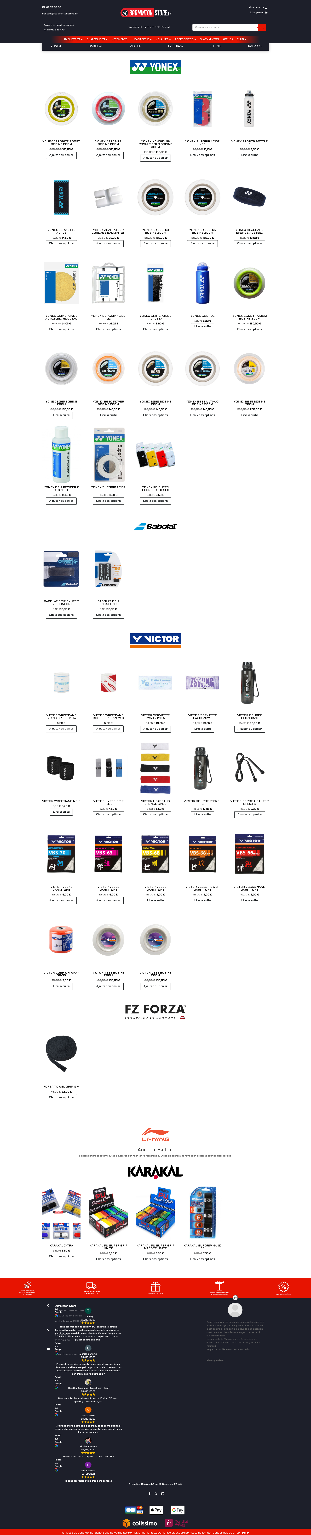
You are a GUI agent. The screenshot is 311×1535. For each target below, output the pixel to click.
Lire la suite (249, 155)
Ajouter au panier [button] (61, 155)
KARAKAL (255, 46)
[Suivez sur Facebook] (149, 1493)
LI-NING (215, 46)
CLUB (240, 39)
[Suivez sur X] (156, 1493)
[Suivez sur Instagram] (162, 1493)
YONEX (56, 46)
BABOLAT (96, 46)
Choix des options (202, 155)
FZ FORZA (175, 46)
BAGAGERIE (141, 39)
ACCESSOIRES (184, 39)
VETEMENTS (119, 39)
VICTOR (135, 46)
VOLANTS (162, 39)
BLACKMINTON (209, 39)
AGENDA (227, 39)
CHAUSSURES (96, 39)
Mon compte (256, 7)
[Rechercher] (262, 27)
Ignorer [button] (245, 1533)
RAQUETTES (72, 39)
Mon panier (257, 13)
